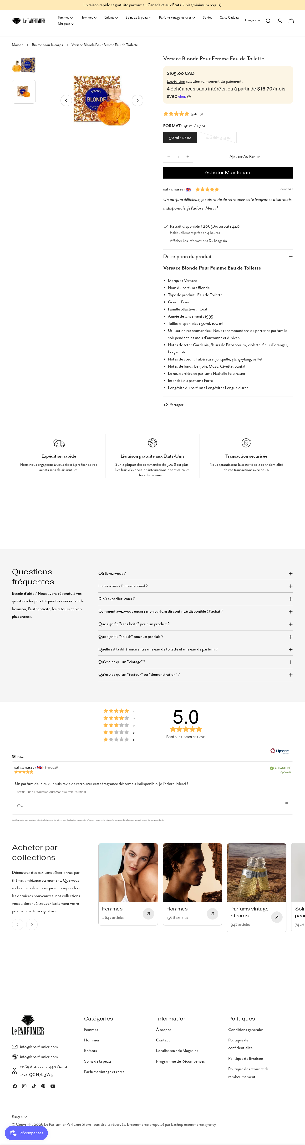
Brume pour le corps (47, 45)
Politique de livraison (245, 1058)
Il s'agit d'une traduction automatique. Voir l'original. (50, 792)
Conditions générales (246, 1029)
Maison (17, 45)
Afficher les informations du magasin (198, 241)
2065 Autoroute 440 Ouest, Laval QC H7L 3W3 (44, 1071)
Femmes (91, 1029)
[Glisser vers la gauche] (66, 100)
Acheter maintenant (228, 172)
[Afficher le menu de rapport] (286, 803)
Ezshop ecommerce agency (193, 1124)
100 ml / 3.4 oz (221, 139)
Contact (163, 1040)
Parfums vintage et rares (104, 1072)
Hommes (92, 1040)
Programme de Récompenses (180, 1061)
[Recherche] (268, 21)
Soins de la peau (97, 1061)
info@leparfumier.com (39, 1047)
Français (250, 20)
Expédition (176, 81)
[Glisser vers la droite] (137, 100)
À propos (163, 1029)
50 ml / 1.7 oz (180, 137)
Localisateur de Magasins (177, 1050)
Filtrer (21, 757)
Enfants (90, 1050)
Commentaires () (183, 113)
